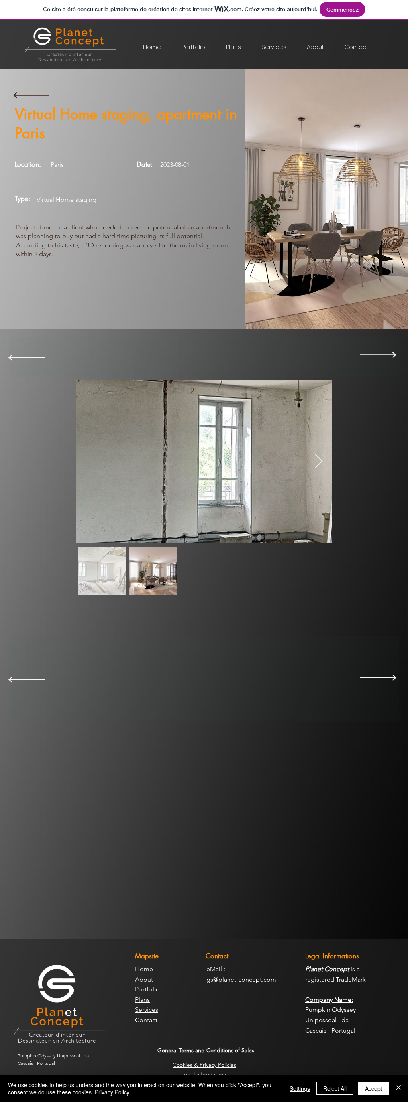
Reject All (335, 1088)
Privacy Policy (112, 1092)
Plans (142, 999)
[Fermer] (398, 1088)
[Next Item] (318, 462)
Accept (373, 1088)
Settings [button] (300, 1088)
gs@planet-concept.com (241, 979)
